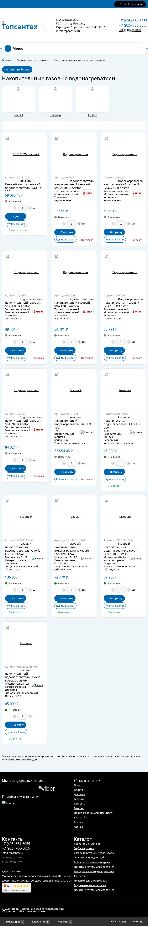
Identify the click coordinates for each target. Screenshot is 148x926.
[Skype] (33, 788)
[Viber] (47, 788)
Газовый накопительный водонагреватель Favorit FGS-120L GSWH (71, 549)
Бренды (78, 822)
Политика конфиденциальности (93, 813)
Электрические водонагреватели (94, 871)
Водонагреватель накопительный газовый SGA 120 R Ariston (74, 302)
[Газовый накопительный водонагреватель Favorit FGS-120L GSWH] (74, 515)
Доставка (79, 794)
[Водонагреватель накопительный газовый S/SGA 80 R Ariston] (24, 270)
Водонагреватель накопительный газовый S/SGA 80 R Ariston (24, 302)
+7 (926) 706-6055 (133, 25)
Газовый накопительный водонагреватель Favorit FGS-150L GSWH (121, 549)
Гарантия (79, 799)
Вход (123, 4)
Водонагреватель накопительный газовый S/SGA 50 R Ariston (123, 184)
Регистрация (135, 4)
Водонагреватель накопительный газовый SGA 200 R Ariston (24, 420)
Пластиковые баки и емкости (91, 880)
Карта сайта (81, 817)
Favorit (18, 115)
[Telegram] (26, 788)
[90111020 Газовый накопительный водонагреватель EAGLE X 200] (24, 152)
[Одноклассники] (11, 788)
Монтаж (79, 808)
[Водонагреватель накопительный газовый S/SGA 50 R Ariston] (123, 152)
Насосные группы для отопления (94, 866)
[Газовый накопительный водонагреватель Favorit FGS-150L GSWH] (123, 515)
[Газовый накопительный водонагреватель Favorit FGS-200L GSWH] (24, 642)
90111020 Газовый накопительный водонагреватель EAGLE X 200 (23, 186)
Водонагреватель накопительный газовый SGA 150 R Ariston (123, 302)
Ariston (92, 115)
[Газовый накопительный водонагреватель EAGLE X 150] (74, 389)
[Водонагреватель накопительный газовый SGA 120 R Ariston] (74, 270)
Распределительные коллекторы (94, 853)
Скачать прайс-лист (17, 69)
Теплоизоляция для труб (89, 857)
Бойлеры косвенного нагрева (92, 862)
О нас (77, 785)
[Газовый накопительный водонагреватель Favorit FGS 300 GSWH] (24, 515)
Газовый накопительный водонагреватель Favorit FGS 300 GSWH (22, 549)
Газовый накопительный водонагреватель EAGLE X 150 (72, 422)
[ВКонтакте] (4, 788)
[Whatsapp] (19, 788)
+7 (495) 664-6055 (133, 21)
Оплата (78, 789)
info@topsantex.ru (68, 31)
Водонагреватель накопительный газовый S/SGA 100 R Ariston (74, 184)
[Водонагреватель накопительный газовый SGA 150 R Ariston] (123, 270)
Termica (55, 115)
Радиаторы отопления (87, 843)
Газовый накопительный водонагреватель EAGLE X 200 (122, 422)
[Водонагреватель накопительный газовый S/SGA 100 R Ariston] (74, 152)
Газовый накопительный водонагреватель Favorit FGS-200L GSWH (22, 675)
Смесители (80, 876)
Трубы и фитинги (84, 848)
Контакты (80, 803)
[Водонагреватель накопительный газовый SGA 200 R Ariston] (24, 389)
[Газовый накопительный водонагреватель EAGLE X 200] (123, 389)
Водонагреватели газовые (90, 885)
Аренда (78, 826)
